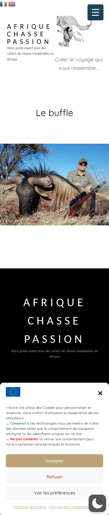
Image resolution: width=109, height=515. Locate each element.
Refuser (55, 477)
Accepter (54, 461)
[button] (100, 393)
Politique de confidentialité (70, 507)
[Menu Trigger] (95, 12)
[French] (4, 4)
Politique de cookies (30, 507)
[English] (12, 4)
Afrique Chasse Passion (30, 35)
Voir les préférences (54, 493)
